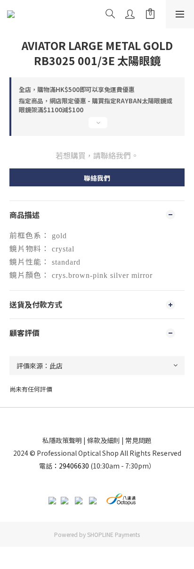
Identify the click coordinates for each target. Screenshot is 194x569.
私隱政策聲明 (62, 440)
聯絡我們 (97, 178)
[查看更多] (97, 126)
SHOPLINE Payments (113, 534)
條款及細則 (103, 440)
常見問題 (138, 440)
